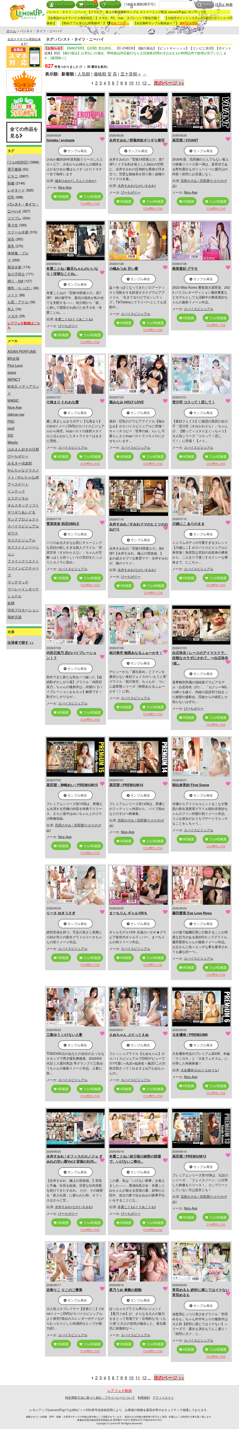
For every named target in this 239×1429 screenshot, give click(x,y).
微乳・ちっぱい (19, 287)
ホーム (11, 30)
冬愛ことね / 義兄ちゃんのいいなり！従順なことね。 (72, 271)
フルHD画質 (91, 196)
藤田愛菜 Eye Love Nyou (192, 912)
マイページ (64, 5)
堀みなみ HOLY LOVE (126, 401)
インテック (16, 491)
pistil (10, 428)
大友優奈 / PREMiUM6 (190, 1034)
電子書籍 (14, 169)
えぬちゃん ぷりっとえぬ (129, 1034)
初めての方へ (120, 23)
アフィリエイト (163, 1397)
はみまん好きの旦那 (23, 449)
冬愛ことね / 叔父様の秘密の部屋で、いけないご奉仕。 (135, 1159)
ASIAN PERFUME (21, 351)
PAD (10, 421)
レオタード (16, 190)
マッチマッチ (17, 581)
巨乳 (10, 197)
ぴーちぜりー (17, 456)
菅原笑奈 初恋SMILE (62, 523)
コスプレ (14, 218)
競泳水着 (14, 266)
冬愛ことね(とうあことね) (74, 319)
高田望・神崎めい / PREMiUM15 (72, 784)
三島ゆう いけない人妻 (64, 1034)
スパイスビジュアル (23, 526)
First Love (15, 365)
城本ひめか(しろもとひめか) (75, 180)
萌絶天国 (14, 616)
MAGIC (13, 400)
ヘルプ (114, 5)
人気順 (83, 74)
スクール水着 (17, 232)
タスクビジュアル (21, 540)
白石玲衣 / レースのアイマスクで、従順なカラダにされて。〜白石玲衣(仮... (200, 658)
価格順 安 (103, 74)
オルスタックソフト (23, 505)
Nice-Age (14, 407)
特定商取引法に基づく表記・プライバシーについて (100, 1397)
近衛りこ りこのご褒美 (64, 1289)
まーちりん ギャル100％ (128, 912)
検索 (208, 5)
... (149, 83)
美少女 (12, 225)
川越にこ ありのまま (188, 523)
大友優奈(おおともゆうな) (200, 1070)
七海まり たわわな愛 (62, 401)
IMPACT (13, 379)
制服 (10, 183)
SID (10, 435)
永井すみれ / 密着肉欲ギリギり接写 (137, 140)
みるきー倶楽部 (19, 463)
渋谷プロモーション (23, 609)
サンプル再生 (77, 150)
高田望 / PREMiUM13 (189, 1156)
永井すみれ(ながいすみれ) (137, 185)
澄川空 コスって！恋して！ (193, 401)
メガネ (12, 315)
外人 (10, 308)
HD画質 (62, 196)
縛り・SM (15, 280)
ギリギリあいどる (21, 512)
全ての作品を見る (24, 132)
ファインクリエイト (23, 561)
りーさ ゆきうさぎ (60, 912)
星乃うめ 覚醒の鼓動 (125, 1289)
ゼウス (12, 533)
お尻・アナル (17, 301)
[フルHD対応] (17, 162)
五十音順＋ (130, 74)
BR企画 (13, 358)
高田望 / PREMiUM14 (126, 784)
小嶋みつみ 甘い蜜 (123, 268)
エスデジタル (17, 498)
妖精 (10, 602)
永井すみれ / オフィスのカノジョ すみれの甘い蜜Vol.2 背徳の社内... (74, 1159)
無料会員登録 (189, 23)
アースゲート (17, 484)
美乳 (10, 245)
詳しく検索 (224, 4)
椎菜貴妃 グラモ (185, 268)
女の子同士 (16, 273)
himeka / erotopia (60, 140)
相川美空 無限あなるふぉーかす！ (136, 652)
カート (91, 5)
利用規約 (144, 1397)
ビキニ (12, 176)
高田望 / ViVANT (185, 140)
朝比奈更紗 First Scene (190, 784)
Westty (12, 442)
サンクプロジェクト (23, 519)
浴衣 (10, 238)
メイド (12, 294)
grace (11, 372)
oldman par (16, 414)
